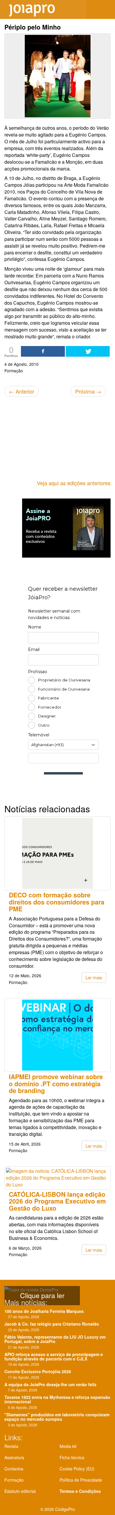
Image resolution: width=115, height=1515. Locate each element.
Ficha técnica (72, 1457)
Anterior (21, 391)
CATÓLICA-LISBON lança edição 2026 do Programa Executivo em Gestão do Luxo (57, 1201)
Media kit (68, 1446)
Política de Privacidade (81, 1480)
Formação (14, 1480)
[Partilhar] (43, 351)
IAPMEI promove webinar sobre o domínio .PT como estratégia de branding (56, 1083)
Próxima (88, 391)
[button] (106, 9)
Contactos (13, 1469)
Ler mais (94, 977)
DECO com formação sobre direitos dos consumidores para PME (56, 901)
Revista (11, 1446)
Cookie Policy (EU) (77, 1469)
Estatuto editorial (20, 1491)
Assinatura (14, 1457)
